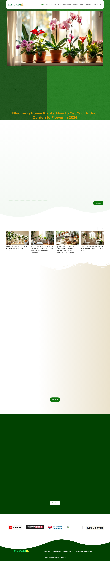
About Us (88, 4)
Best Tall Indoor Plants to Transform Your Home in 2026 (16, 249)
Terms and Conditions (84, 551)
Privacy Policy (68, 551)
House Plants (51, 4)
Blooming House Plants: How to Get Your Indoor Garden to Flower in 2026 (55, 115)
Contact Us (97, 4)
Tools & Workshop (65, 4)
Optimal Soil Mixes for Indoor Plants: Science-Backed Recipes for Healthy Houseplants (66, 250)
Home (42, 4)
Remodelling (78, 4)
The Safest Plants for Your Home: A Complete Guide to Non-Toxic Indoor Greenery (42, 250)
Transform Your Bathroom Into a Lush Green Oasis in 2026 (92, 249)
